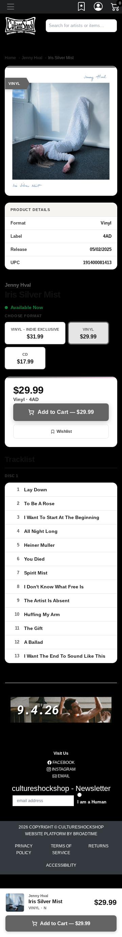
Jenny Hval (32, 57)
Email (63, 776)
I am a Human (91, 801)
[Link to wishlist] (81, 7)
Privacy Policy (24, 849)
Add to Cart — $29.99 (66, 412)
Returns (98, 846)
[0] (115, 8)
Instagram (63, 769)
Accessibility (61, 865)
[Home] (20, 25)
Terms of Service (61, 849)
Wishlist (64, 431)
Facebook (63, 762)
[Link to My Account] (98, 7)
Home (10, 57)
